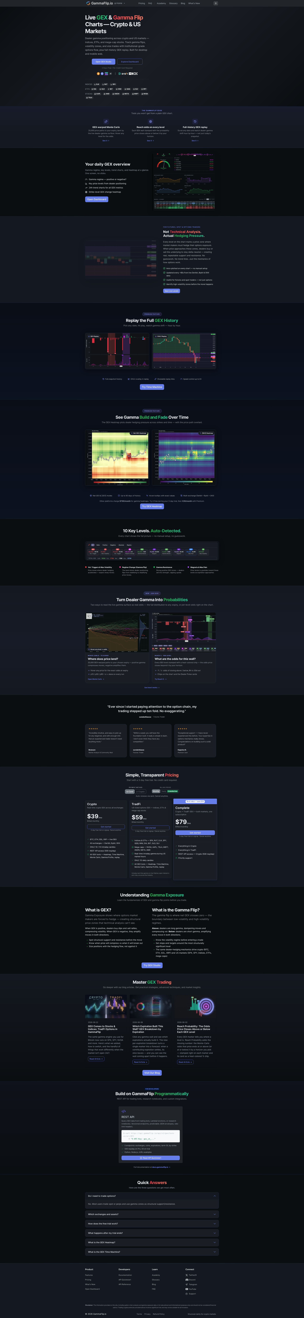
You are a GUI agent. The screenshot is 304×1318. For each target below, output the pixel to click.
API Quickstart (125, 1280)
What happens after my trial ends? (105, 1233)
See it (104, 141)
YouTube (192, 1289)
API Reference (125, 1284)
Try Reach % (159, 679)
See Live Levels (171, 291)
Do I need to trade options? (102, 1196)
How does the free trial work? (103, 1223)
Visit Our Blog (152, 1072)
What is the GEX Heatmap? (101, 1242)
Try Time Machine (152, 387)
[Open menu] (216, 3)
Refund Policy (158, 1314)
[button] (105, 3)
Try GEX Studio (152, 965)
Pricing (141, 3)
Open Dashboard (96, 199)
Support (192, 1294)
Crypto (141, 791)
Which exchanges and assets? (103, 1214)
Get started (106, 827)
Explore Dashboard (130, 61)
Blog (183, 3)
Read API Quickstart (152, 1158)
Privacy (147, 1314)
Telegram (192, 1284)
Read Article (95, 1059)
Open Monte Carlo (95, 679)
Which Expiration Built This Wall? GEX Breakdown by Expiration (148, 1029)
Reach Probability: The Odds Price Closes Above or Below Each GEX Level (193, 1029)
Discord (191, 1280)
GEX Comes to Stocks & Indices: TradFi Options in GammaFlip (102, 1029)
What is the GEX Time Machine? (104, 1252)
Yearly (169, 791)
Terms (139, 1314)
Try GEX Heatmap (152, 506)
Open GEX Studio (103, 61)
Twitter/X (192, 1275)
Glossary (173, 3)
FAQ (150, 3)
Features (89, 1275)
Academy (161, 3)
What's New (194, 3)
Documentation (125, 1275)
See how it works (150, 687)
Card (130, 791)
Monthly (156, 791)
